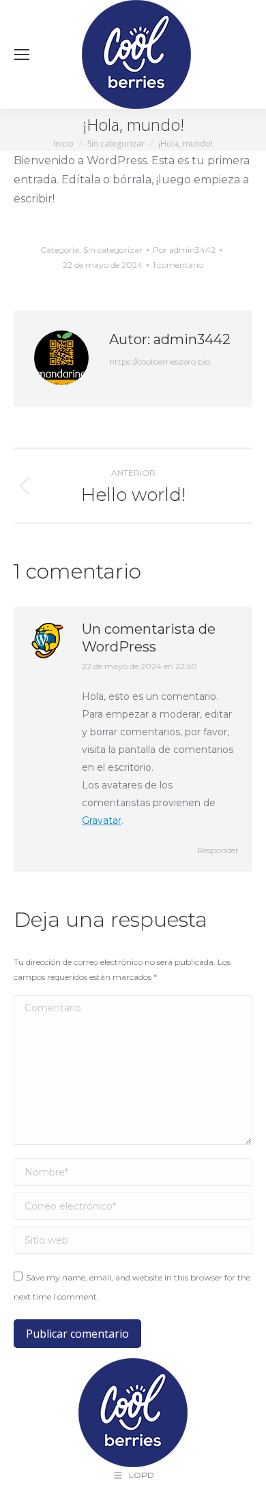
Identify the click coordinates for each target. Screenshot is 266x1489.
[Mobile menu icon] (22, 54)
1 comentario (178, 265)
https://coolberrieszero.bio (159, 361)
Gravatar (101, 820)
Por (184, 250)
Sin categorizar (113, 250)
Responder (218, 850)
